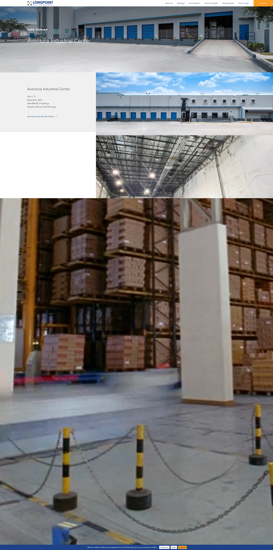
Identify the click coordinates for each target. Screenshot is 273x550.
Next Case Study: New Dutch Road (40, 116)
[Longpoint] (40, 3)
